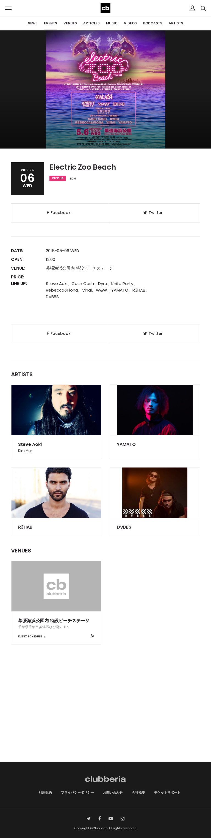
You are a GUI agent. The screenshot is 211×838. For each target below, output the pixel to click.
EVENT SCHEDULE (30, 636)
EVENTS (50, 23)
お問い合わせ (113, 792)
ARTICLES (91, 23)
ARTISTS (176, 23)
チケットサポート (167, 792)
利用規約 (45, 792)
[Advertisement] (105, 715)
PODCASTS (152, 23)
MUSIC (112, 23)
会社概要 (138, 792)
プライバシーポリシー (77, 792)
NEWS (33, 23)
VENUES (70, 23)
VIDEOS (130, 23)
